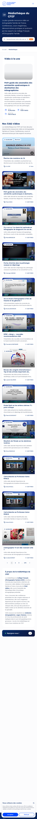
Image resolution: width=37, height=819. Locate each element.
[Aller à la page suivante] (29, 563)
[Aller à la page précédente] (8, 563)
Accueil (4, 49)
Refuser (26, 814)
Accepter (10, 814)
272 (25, 563)
